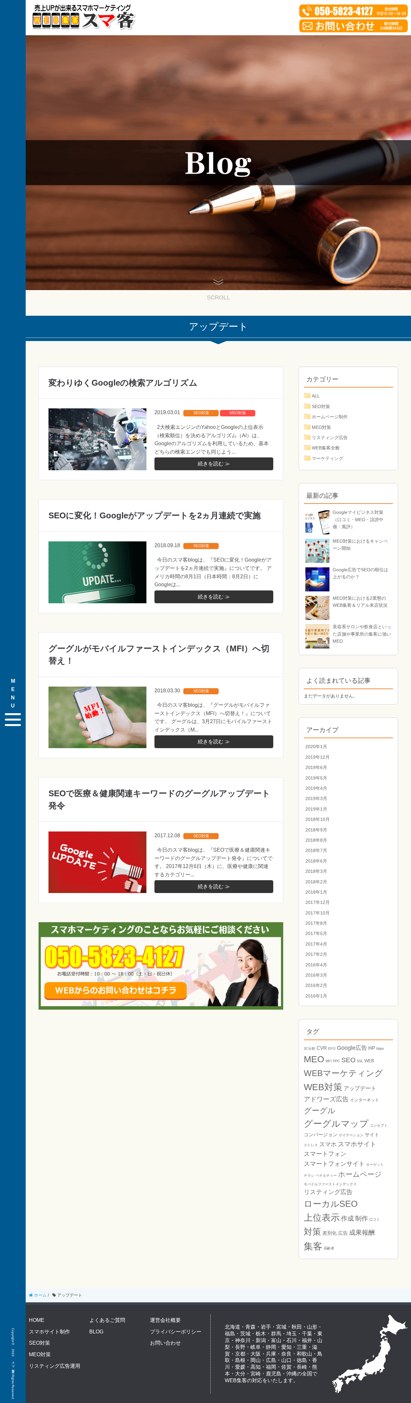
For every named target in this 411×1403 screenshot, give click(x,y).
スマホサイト (357, 1144)
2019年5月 (316, 778)
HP (371, 1048)
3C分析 (309, 1048)
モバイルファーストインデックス (330, 1184)
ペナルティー (326, 1175)
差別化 (329, 1233)
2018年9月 (316, 829)
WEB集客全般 (326, 447)
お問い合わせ (165, 1343)
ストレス (311, 1145)
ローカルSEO (331, 1204)
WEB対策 (323, 1087)
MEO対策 (238, 413)
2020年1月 (316, 746)
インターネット (364, 1100)
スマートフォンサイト (334, 1163)
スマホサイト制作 (49, 1331)
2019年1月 (316, 809)
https (380, 1048)
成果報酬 (362, 1232)
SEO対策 (201, 413)
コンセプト (379, 1125)
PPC (336, 1061)
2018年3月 (316, 871)
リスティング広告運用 (54, 1366)
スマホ (328, 1144)
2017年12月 (317, 902)
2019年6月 (316, 767)
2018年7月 (316, 850)
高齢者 (329, 1248)
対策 (312, 1232)
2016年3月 (316, 975)
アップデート (360, 1088)
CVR (322, 1048)
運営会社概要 (165, 1320)
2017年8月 (316, 923)
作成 (347, 1218)
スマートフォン (325, 1153)
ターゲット (375, 1164)
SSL (360, 1061)
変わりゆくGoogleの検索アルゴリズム (122, 382)
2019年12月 (317, 757)
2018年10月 (317, 819)
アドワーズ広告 (326, 1099)
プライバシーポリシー (175, 1331)
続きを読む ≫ (214, 463)
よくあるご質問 (107, 1320)
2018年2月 (316, 881)
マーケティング (327, 458)
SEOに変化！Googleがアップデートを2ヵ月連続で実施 (154, 515)
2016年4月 (316, 964)
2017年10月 (317, 912)
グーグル (320, 1110)
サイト (372, 1134)
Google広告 (352, 1048)
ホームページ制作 (330, 416)
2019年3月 (316, 798)
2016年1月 (316, 995)
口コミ (374, 1219)
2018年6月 (316, 861)
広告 (343, 1233)
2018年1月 (316, 892)
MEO (314, 1059)
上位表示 (322, 1218)
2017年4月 (316, 944)
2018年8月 (316, 840)
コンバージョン (320, 1134)
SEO (348, 1060)
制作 (361, 1218)
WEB (369, 1060)
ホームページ (360, 1174)
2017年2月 (316, 954)
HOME (36, 1320)
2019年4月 (316, 788)
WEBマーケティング (343, 1073)
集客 (313, 1246)
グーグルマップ (336, 1124)
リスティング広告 (330, 437)
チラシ (309, 1175)
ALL (316, 395)
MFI (329, 1061)
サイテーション (351, 1135)
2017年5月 (316, 933)
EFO (332, 1048)
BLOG (96, 1331)
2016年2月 (316, 985)
